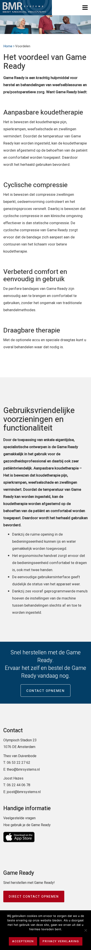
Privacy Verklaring (61, 941)
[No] (85, 930)
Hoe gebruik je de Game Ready (27, 825)
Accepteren (23, 941)
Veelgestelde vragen (19, 818)
